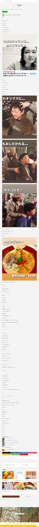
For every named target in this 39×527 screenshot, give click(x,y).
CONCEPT (17, 523)
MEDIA (25, 523)
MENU (7, 523)
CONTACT (31, 523)
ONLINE (14, 523)
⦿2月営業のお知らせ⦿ (7, 447)
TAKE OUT (10, 523)
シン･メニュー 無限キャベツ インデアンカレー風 (11, 440)
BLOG (22, 523)
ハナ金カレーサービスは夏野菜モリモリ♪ (10, 449)
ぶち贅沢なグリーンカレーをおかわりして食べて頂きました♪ (12, 442)
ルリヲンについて (5, 11)
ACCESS (4, 370)
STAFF (20, 523)
